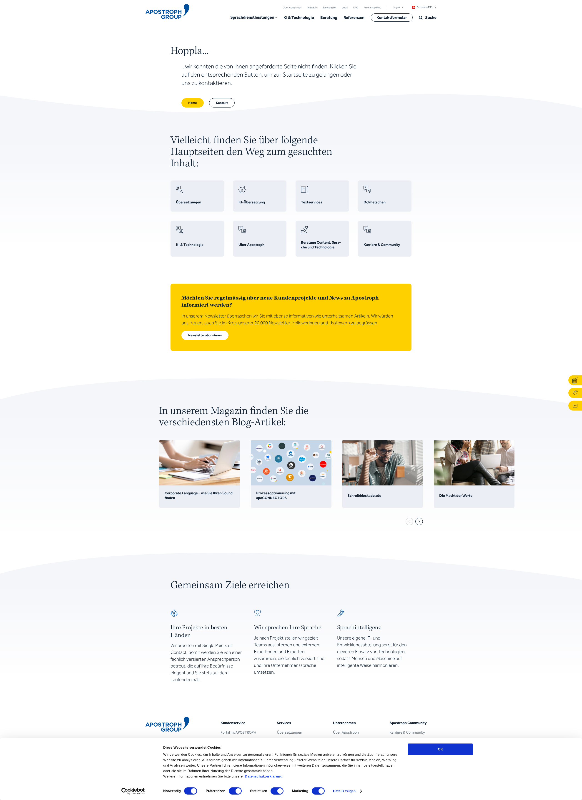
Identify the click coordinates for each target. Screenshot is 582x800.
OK (440, 749)
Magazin (313, 7)
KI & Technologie (298, 17)
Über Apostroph (292, 7)
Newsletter (329, 7)
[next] (419, 521)
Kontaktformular (391, 17)
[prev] (409, 521)
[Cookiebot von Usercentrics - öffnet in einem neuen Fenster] (133, 791)
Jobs (345, 7)
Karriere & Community (407, 732)
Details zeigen (344, 791)
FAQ (355, 7)
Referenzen (354, 17)
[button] (253, 17)
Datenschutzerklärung (263, 776)
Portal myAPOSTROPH (238, 732)
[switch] (235, 791)
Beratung (328, 17)
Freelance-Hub (372, 7)
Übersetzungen (289, 732)
